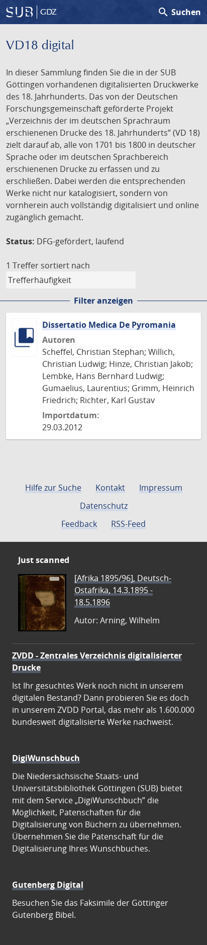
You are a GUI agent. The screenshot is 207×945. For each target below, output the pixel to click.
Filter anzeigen (103, 300)
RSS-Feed (128, 523)
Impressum (160, 487)
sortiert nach (65, 265)
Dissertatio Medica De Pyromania (109, 324)
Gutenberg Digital (47, 884)
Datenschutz (104, 505)
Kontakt (110, 487)
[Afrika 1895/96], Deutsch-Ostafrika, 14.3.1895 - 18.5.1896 (122, 590)
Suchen (179, 12)
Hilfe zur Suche (53, 487)
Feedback (79, 523)
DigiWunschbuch (46, 758)
